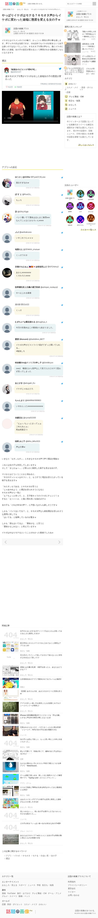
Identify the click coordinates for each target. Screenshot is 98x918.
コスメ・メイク (71, 88)
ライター (72, 892)
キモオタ (26, 856)
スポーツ (22, 885)
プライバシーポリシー (77, 885)
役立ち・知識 (25, 651)
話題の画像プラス (21, 28)
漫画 (4, 893)
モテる (35, 856)
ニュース (23, 735)
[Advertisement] (32, 146)
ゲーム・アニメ (54, 893)
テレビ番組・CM (76, 96)
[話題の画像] (14, 4)
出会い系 (45, 856)
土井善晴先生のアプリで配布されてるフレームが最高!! (40, 679)
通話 (8, 858)
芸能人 (22, 687)
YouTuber (11, 893)
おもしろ (72, 105)
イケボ (17, 856)
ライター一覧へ (87, 230)
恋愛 (21, 759)
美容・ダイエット (86, 88)
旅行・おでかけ (23, 893)
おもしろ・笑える (26, 639)
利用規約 (72, 881)
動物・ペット (24, 896)
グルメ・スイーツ (26, 831)
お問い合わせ (73, 895)
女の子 (54, 856)
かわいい (72, 84)
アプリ (9, 856)
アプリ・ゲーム (25, 783)
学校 (39, 885)
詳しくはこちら (85, 145)
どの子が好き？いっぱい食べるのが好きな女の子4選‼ (40, 823)
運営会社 (72, 888)
